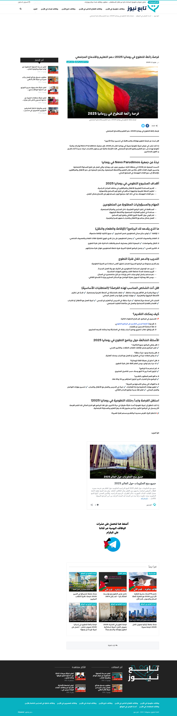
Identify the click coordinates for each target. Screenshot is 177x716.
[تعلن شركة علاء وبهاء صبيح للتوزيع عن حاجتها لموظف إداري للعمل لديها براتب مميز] (53, 90)
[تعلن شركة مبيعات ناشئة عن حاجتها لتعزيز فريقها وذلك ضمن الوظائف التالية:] (80, 676)
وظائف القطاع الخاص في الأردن (90, 9)
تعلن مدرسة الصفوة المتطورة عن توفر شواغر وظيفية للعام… (101, 676)
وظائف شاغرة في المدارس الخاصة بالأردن (40, 703)
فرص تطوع (70, 61)
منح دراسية (152, 573)
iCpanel (21, 712)
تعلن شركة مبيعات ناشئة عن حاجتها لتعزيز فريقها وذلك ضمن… (64, 676)
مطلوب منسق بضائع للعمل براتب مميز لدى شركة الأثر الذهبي (102, 688)
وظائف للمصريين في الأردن (67, 703)
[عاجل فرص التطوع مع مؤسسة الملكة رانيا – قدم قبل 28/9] (113, 581)
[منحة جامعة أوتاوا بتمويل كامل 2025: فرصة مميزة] (143, 612)
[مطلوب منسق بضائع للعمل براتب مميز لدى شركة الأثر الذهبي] (53, 80)
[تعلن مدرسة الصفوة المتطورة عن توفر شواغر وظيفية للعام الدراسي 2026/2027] (53, 70)
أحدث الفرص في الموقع (81, 61)
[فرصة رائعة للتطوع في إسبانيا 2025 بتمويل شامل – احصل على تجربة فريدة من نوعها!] (83, 612)
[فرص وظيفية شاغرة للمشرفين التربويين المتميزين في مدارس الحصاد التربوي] (53, 111)
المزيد (35, 9)
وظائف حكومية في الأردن (115, 9)
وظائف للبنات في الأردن (49, 9)
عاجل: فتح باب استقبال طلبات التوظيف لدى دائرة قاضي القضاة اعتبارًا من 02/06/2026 (116, 2)
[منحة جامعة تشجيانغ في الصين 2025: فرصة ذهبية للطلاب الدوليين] (83, 581)
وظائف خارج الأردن (68, 9)
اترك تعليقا (112, 645)
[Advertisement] (88, 35)
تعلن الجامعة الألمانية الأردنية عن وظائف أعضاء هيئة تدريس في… (64, 688)
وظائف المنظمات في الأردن (149, 707)
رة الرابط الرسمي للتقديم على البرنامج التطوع (133, 324)
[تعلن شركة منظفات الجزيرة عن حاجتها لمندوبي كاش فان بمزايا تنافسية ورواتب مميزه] (53, 101)
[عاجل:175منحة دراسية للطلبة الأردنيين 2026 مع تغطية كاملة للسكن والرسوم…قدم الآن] (143, 581)
